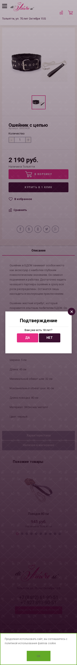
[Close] (71, 311)
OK (38, 656)
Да (27, 338)
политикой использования (21, 643)
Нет (49, 338)
